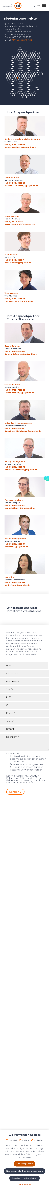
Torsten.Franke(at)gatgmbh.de (19, 393)
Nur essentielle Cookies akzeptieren (24, 1171)
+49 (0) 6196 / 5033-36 (15, 144)
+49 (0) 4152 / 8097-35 (15, 351)
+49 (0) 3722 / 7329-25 (15, 390)
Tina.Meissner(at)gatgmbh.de (19, 301)
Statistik (25, 1140)
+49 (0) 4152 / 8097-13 (15, 505)
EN (38, 5)
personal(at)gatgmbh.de (16, 547)
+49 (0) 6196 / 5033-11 (14, 260)
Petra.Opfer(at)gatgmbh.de (18, 263)
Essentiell (13, 1140)
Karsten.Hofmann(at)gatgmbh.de (21, 354)
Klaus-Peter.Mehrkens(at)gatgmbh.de (23, 431)
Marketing (38, 1140)
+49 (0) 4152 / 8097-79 (15, 582)
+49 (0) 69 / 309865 (14, 221)
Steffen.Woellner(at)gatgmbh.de (20, 147)
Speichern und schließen (24, 1178)
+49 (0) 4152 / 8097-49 (15, 467)
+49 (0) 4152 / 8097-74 (15, 544)
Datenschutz (14, 753)
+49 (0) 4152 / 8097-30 (15, 428)
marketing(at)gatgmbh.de (17, 585)
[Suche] (33, 5)
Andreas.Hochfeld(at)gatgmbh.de (21, 470)
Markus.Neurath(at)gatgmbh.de (20, 224)
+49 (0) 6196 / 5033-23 (15, 183)
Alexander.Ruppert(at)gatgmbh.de (21, 186)
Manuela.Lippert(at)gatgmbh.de (20, 508)
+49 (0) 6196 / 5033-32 (15, 298)
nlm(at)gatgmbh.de (22, 40)
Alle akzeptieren (24, 1164)
